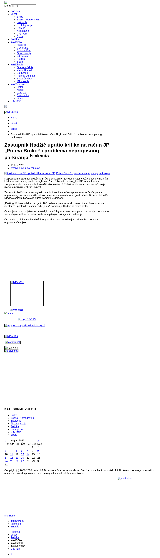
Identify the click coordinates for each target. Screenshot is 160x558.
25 (11, 461)
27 (22, 461)
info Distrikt (17, 64)
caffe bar (21, 92)
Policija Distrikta (26, 75)
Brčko (20, 16)
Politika (15, 39)
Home (14, 117)
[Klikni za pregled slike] (57, 173)
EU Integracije (25, 25)
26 (17, 461)
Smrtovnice (23, 95)
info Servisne (18, 84)
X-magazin (23, 30)
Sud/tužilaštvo (24, 78)
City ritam (22, 33)
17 (6, 457)
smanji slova (18, 168)
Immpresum (17, 521)
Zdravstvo (22, 56)
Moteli (20, 89)
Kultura (21, 59)
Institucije (22, 22)
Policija (21, 28)
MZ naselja (23, 81)
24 (6, 461)
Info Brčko (16, 42)
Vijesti (14, 14)
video (20, 98)
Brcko (14, 129)
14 (28, 454)
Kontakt (15, 526)
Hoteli (20, 87)
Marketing (16, 523)
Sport (20, 36)
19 (17, 457)
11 (11, 454)
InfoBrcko (9, 515)
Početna (15, 11)
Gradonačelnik (25, 67)
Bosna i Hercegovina (28, 19)
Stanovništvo (24, 50)
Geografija (22, 47)
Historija (21, 45)
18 (11, 457)
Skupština (22, 73)
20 (22, 457)
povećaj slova (32, 168)
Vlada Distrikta (25, 70)
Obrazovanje (24, 53)
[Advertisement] (57, 248)
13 (22, 454)
